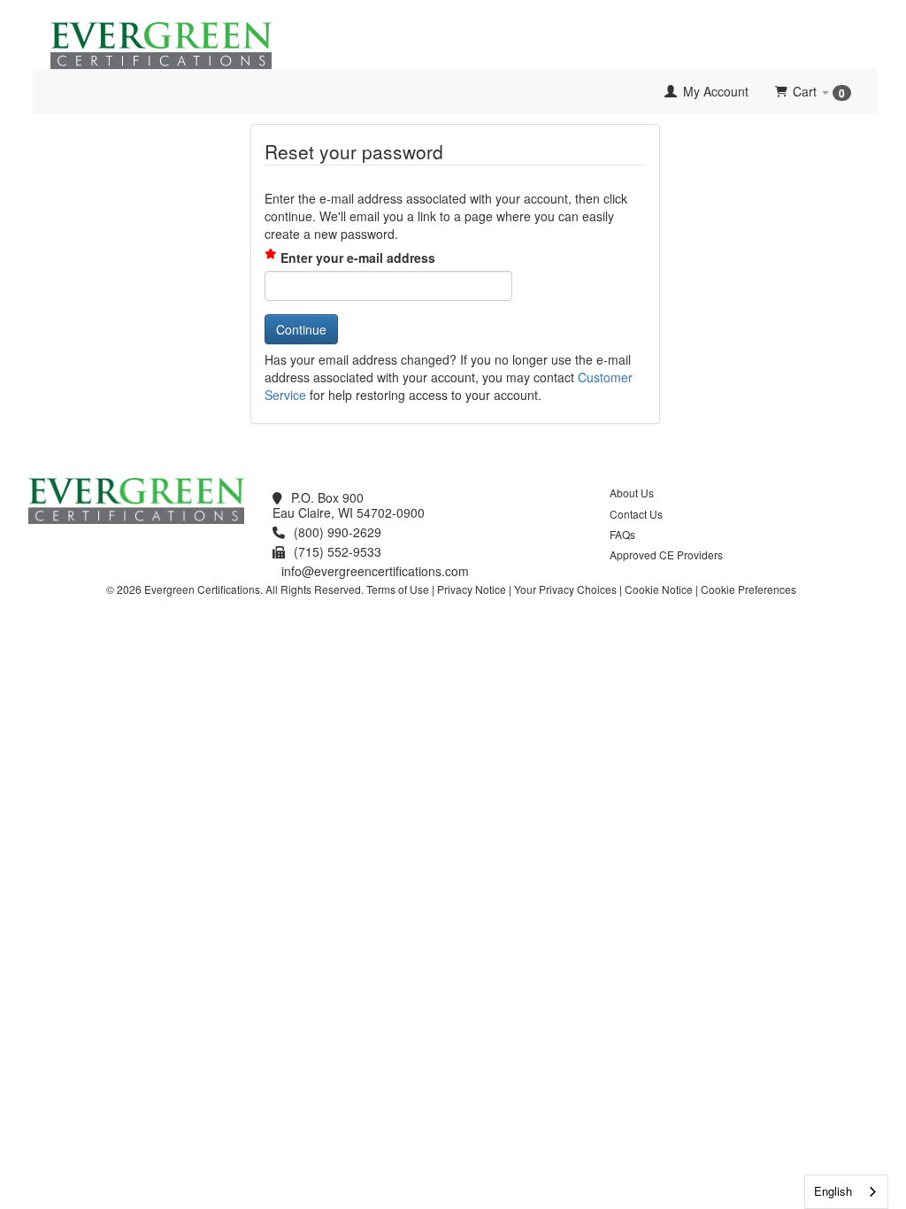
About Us (632, 492)
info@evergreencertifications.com (375, 571)
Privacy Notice (471, 589)
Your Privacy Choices (565, 589)
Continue (301, 329)
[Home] (46, 91)
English (833, 1190)
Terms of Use (397, 589)
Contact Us (636, 513)
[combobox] (846, 1191)
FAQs (622, 534)
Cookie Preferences (748, 589)
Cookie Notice (659, 589)
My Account (714, 91)
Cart (819, 91)
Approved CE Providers (666, 554)
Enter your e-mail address (357, 257)
